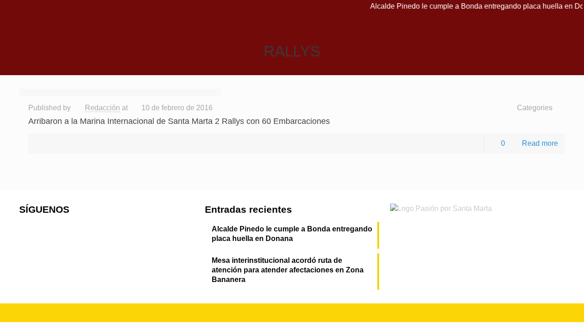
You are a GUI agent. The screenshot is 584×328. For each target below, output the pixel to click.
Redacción (102, 108)
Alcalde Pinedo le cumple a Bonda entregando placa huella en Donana (292, 233)
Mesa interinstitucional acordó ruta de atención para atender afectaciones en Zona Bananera (288, 269)
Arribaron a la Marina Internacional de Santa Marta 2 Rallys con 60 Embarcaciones (179, 121)
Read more (540, 143)
